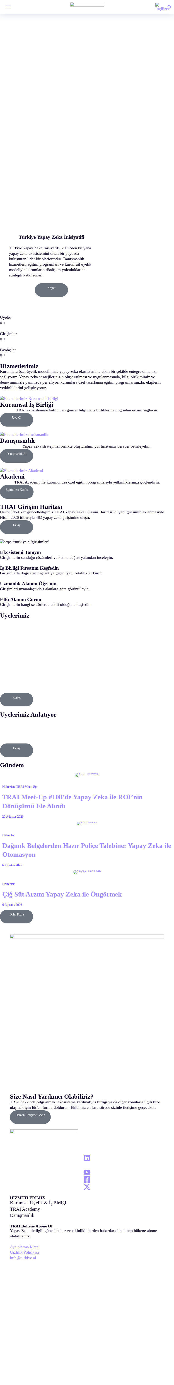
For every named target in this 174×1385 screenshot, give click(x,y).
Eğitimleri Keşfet (17, 489)
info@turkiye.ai (23, 1257)
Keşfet (51, 288)
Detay (16, 525)
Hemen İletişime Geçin (30, 1115)
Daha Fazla (17, 914)
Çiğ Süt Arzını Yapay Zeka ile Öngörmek (62, 894)
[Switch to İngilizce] (162, 7)
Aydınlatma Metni (25, 1247)
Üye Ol (16, 417)
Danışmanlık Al (17, 453)
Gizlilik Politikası (24, 1252)
